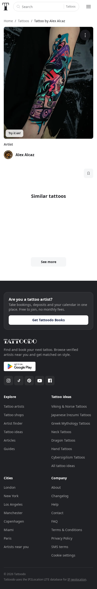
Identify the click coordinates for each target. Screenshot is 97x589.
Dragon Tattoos (63, 440)
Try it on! (14, 133)
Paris (8, 538)
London (10, 487)
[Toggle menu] (88, 6)
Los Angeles (13, 504)
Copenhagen (14, 521)
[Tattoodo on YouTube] (39, 380)
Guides (9, 449)
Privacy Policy (61, 538)
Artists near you (16, 546)
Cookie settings (63, 555)
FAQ (54, 521)
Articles (10, 440)
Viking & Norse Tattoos (69, 406)
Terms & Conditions (66, 530)
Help (55, 504)
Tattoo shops (14, 415)
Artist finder (13, 423)
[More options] (85, 35)
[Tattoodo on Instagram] (8, 380)
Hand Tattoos (61, 449)
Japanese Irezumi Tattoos (71, 415)
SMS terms (59, 546)
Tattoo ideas (13, 432)
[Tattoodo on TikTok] (19, 380)
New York (11, 496)
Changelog (60, 496)
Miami (9, 530)
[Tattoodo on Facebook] (50, 380)
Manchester (13, 513)
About (56, 487)
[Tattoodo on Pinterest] (29, 380)
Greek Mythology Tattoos (70, 423)
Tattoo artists (14, 406)
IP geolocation (77, 579)
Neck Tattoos (61, 432)
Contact (57, 513)
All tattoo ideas (63, 465)
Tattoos (71, 6)
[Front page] (5, 6)
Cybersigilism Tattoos (68, 457)
